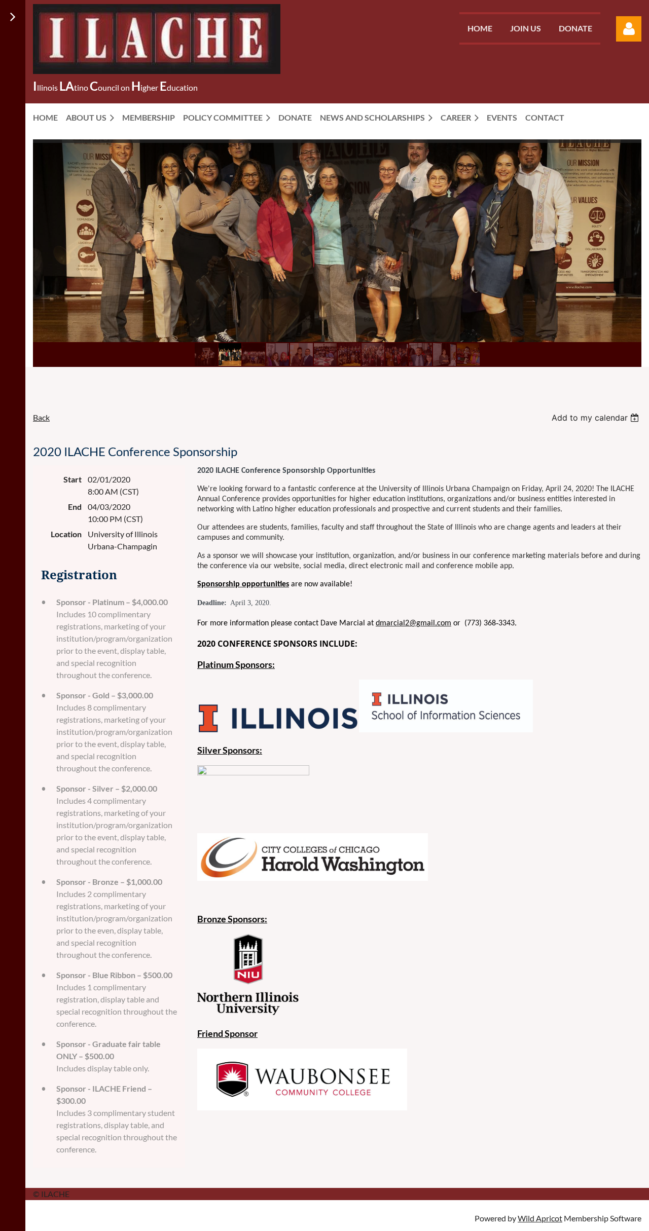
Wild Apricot (540, 1218)
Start (72, 479)
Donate (575, 28)
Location (66, 534)
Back (41, 417)
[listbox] (596, 418)
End (75, 506)
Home (479, 28)
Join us (525, 28)
